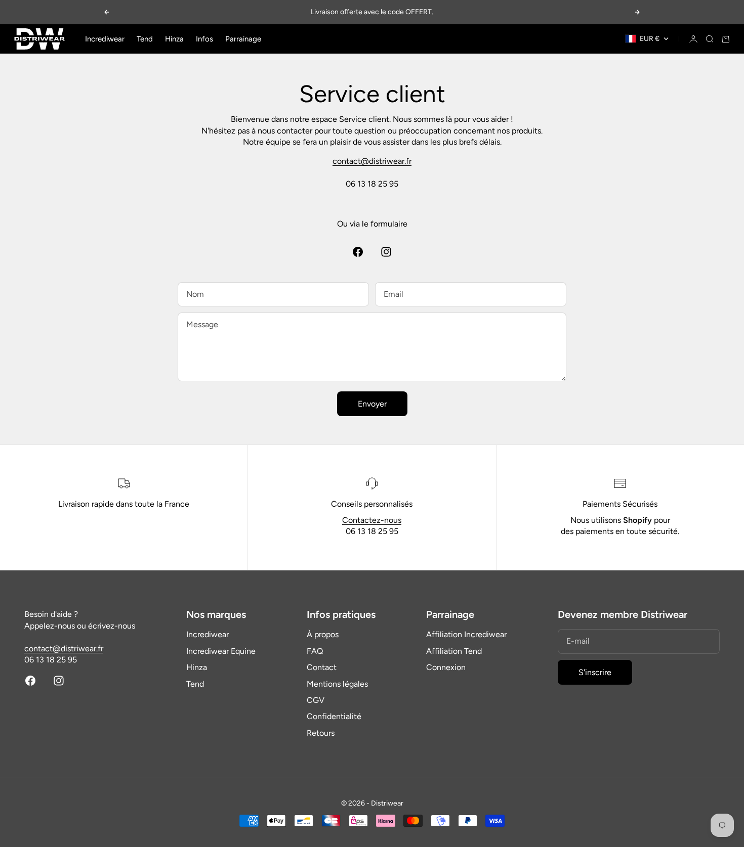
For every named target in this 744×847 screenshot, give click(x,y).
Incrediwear (105, 38)
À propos (323, 634)
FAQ (315, 651)
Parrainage (243, 38)
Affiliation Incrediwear (466, 634)
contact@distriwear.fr (372, 161)
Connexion (446, 667)
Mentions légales (337, 684)
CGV (315, 700)
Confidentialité (334, 716)
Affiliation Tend (454, 651)
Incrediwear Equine (221, 651)
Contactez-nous (371, 520)
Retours (321, 733)
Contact (322, 667)
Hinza (174, 38)
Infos (204, 38)
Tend (145, 38)
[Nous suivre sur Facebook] (358, 252)
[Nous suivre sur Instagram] (386, 252)
